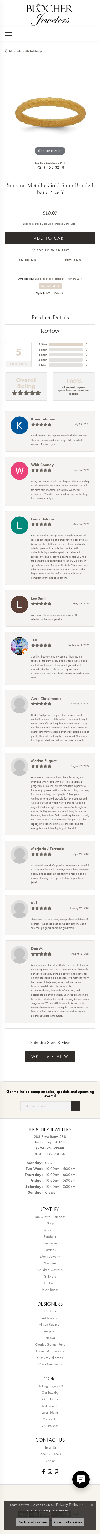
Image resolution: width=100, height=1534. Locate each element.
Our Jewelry (50, 1392)
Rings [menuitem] (50, 1223)
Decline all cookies (33, 1522)
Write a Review (50, 1056)
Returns (73, 260)
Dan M (37, 948)
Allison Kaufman (50, 1324)
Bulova (50, 1337)
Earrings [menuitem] (50, 1249)
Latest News (50, 1412)
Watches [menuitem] (50, 1263)
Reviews (50, 331)
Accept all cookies (67, 1522)
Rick (34, 903)
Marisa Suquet (43, 760)
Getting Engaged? (50, 1386)
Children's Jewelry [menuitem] (50, 1269)
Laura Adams (43, 519)
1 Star (42, 365)
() (86, 344)
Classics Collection (50, 1357)
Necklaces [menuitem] (50, 1243)
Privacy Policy (67, 1505)
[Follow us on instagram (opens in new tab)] (50, 1471)
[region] (50, 112)
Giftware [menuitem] (50, 1276)
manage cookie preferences (46, 1510)
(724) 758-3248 (50, 167)
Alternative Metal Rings (25, 51)
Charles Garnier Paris (50, 1344)
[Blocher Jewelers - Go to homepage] (50, 13)
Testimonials (50, 1405)
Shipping (28, 260)
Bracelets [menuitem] (50, 1230)
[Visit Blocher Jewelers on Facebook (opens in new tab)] (43, 1471)
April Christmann (46, 698)
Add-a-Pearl (50, 1318)
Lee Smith (39, 598)
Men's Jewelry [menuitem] (50, 1256)
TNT (34, 639)
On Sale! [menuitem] (50, 1283)
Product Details (50, 317)
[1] (75, 1106)
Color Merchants (50, 1364)
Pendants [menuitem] (50, 1236)
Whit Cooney (42, 464)
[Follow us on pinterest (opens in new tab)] (56, 1471)
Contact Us (50, 1419)
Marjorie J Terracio (47, 848)
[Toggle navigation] (8, 34)
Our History (50, 1399)
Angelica (50, 1331)
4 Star (42, 349)
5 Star (42, 344)
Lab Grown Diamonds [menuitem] (50, 1216)
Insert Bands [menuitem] (50, 1289)
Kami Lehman (43, 419)
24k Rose (50, 1311)
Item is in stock (50, 286)
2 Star (42, 360)
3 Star (42, 355)
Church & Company (50, 1351)
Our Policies (50, 1425)
